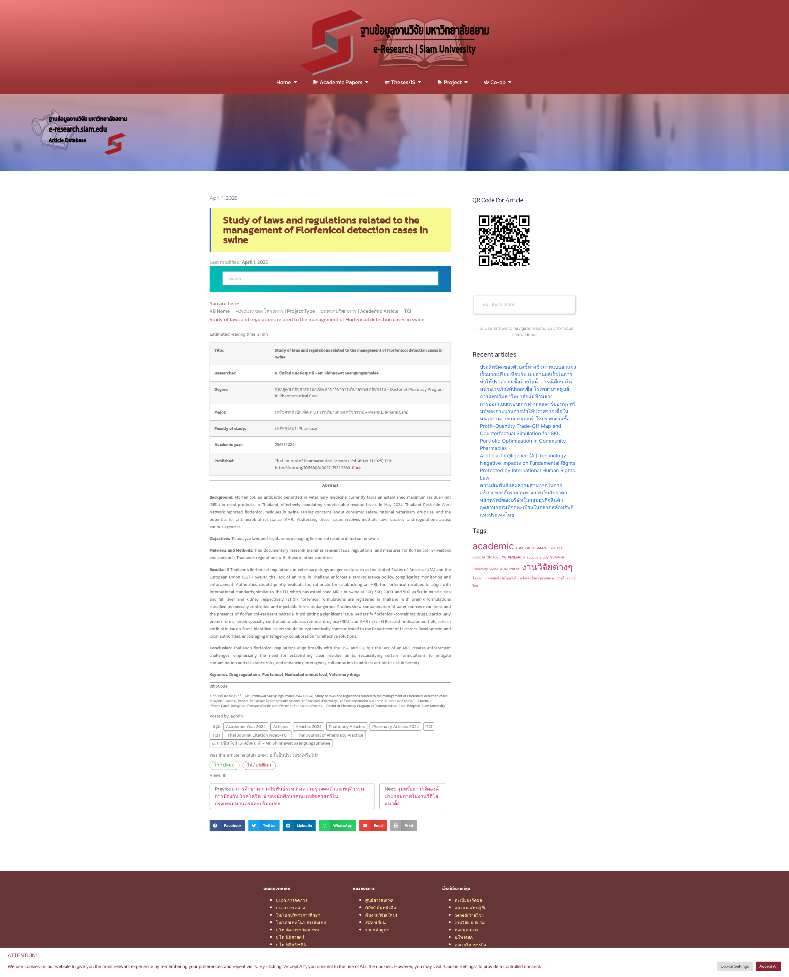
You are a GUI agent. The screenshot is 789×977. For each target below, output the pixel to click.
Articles (280, 726)
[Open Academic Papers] (367, 82)
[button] (227, 825)
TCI (408, 311)
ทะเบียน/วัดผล (468, 900)
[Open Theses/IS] (419, 82)
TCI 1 (216, 735)
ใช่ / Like (224, 765)
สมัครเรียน (375, 922)
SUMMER (557, 557)
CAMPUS (542, 548)
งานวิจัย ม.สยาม (470, 922)
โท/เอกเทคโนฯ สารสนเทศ (301, 922)
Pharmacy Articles (347, 726)
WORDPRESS (510, 569)
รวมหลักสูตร (377, 930)
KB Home (220, 311)
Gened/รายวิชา (469, 915)
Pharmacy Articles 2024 (395, 726)
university (480, 569)
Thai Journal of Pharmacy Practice (330, 735)
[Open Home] (295, 82)
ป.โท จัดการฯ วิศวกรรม (297, 930)
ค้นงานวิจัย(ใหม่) (381, 915)
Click (356, 467)
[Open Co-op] (510, 82)
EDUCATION (482, 557)
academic (493, 546)
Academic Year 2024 (246, 726)
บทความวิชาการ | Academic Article (360, 311)
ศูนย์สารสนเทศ (379, 900)
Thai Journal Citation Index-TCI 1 (258, 735)
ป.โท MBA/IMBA (291, 945)
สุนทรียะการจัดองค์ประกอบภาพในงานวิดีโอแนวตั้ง (412, 796)
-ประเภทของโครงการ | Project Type (275, 311)
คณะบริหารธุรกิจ (470, 945)
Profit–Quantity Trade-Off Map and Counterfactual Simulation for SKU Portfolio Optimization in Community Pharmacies (523, 437)
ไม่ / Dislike (259, 765)
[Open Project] (466, 82)
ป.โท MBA (464, 937)
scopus (532, 557)
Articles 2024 (308, 726)
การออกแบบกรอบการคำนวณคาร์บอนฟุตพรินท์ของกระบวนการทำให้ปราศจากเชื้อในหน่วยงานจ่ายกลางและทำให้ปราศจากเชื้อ (528, 411)
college (556, 548)
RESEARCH (516, 557)
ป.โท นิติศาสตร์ (290, 937)
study (544, 557)
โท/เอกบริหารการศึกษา (298, 915)
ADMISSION (524, 548)
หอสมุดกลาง (467, 930)
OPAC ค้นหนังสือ (380, 908)
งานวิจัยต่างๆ (547, 567)
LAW (503, 557)
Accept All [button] (768, 966)
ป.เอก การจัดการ (291, 900)
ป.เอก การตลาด (290, 908)
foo (495, 557)
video (493, 569)
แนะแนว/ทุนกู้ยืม (471, 908)
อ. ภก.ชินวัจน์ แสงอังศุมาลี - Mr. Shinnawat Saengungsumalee (271, 743)
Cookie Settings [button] (735, 966)
